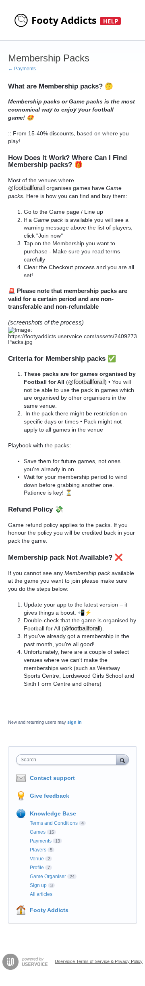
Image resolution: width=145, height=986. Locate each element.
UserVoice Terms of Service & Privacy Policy (99, 961)
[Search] (122, 759)
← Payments (22, 69)
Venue (37, 859)
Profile (37, 867)
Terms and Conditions (54, 823)
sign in (74, 722)
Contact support (52, 778)
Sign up (38, 885)
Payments (41, 841)
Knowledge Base (53, 813)
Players (38, 850)
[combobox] (68, 760)
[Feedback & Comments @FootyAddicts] (68, 20)
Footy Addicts (49, 910)
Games (38, 832)
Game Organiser (48, 876)
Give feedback (49, 795)
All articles (41, 894)
